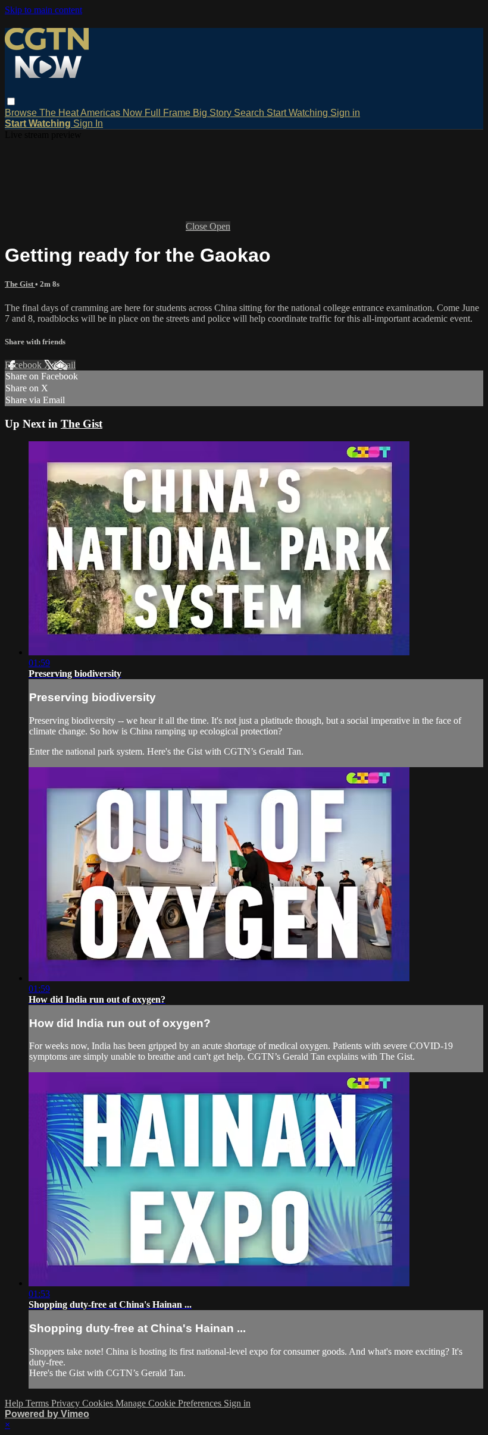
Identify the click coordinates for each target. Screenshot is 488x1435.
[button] (11, 101)
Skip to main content (43, 10)
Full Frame (169, 113)
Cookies (98, 1403)
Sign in (345, 113)
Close (197, 226)
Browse (22, 113)
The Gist (20, 284)
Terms (38, 1403)
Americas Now (112, 113)
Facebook (24, 365)
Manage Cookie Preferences (169, 1403)
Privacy (66, 1403)
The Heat (59, 113)
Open (219, 226)
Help (15, 1403)
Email (65, 365)
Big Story (213, 113)
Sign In (88, 123)
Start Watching (298, 113)
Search (250, 113)
